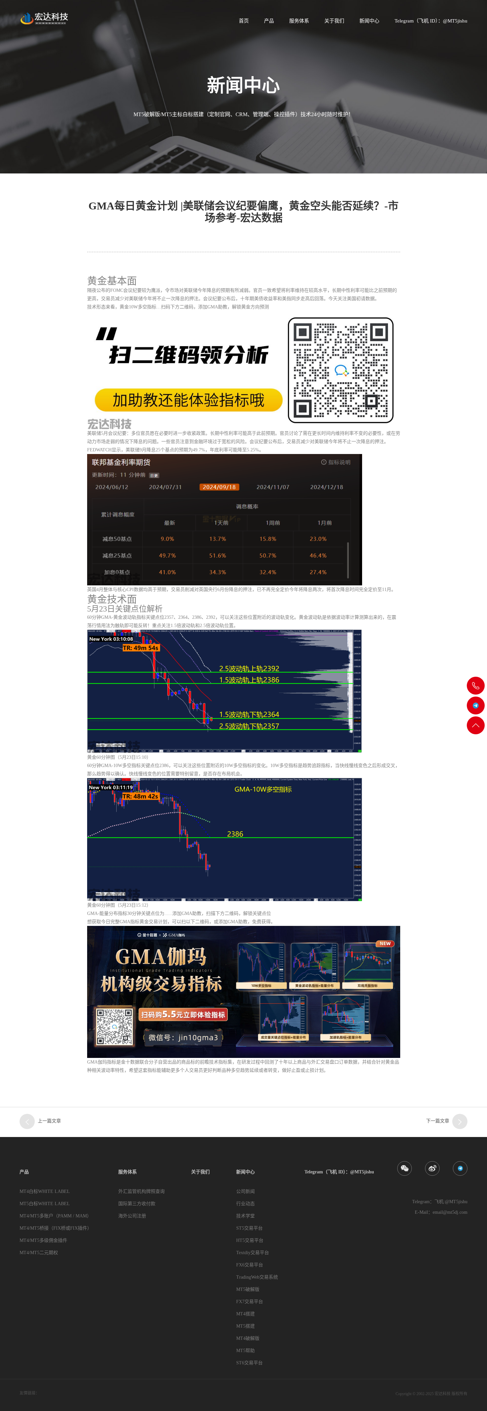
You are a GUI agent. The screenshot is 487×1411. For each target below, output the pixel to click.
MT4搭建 (245, 1313)
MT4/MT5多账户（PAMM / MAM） (55, 1215)
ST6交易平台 (249, 1362)
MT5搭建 (245, 1326)
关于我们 (334, 20)
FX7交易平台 (249, 1301)
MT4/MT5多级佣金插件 (43, 1240)
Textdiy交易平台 (252, 1252)
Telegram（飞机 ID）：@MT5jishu (431, 20)
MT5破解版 (247, 1289)
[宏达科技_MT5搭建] (44, 18)
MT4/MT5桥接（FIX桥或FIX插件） (56, 1228)
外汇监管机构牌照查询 (141, 1191)
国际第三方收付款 (136, 1203)
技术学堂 (245, 1215)
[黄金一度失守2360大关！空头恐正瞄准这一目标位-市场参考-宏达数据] (27, 1121)
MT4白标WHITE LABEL (45, 1191)
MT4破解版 (247, 1338)
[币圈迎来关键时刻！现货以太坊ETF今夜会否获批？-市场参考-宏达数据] (459, 1121)
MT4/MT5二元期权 (39, 1252)
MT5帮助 (245, 1350)
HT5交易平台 (249, 1240)
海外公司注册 (132, 1215)
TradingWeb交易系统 (257, 1277)
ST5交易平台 (249, 1228)
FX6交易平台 (249, 1264)
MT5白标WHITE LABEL (45, 1203)
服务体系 (299, 20)
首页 (244, 20)
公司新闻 (245, 1191)
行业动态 (245, 1203)
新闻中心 (369, 20)
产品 (269, 20)
